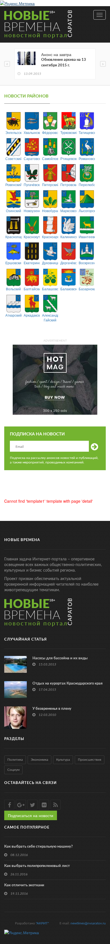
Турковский (68, 132)
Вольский (13, 288)
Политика (15, 759)
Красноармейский (50, 236)
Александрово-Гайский (50, 317)
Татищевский (87, 132)
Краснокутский (32, 236)
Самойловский (50, 158)
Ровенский (13, 184)
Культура (63, 759)
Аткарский (13, 315)
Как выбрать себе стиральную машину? (38, 846)
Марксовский (68, 210)
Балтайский (32, 288)
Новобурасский (50, 210)
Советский (13, 158)
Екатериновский (32, 262)
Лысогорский (87, 210)
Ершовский (13, 262)
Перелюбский (87, 184)
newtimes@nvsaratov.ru (88, 923)
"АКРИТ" (42, 923)
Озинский (13, 210)
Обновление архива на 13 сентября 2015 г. (63, 62)
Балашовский (50, 288)
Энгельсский (13, 132)
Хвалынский (32, 132)
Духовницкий (50, 262)
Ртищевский (68, 158)
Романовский (87, 158)
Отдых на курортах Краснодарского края (67, 683)
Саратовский (32, 158)
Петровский (68, 184)
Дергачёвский (68, 262)
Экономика (39, 759)
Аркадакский (32, 315)
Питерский (50, 184)
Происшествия (89, 759)
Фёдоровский (50, 132)
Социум (13, 769)
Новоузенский (32, 210)
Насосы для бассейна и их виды (60, 658)
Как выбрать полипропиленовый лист (37, 866)
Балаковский (68, 288)
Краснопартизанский (13, 236)
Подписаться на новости (30, 815)
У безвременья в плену (51, 709)
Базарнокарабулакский (87, 288)
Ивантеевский (87, 236)
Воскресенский (87, 262)
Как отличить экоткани (24, 885)
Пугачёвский (32, 184)
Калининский (68, 236)
